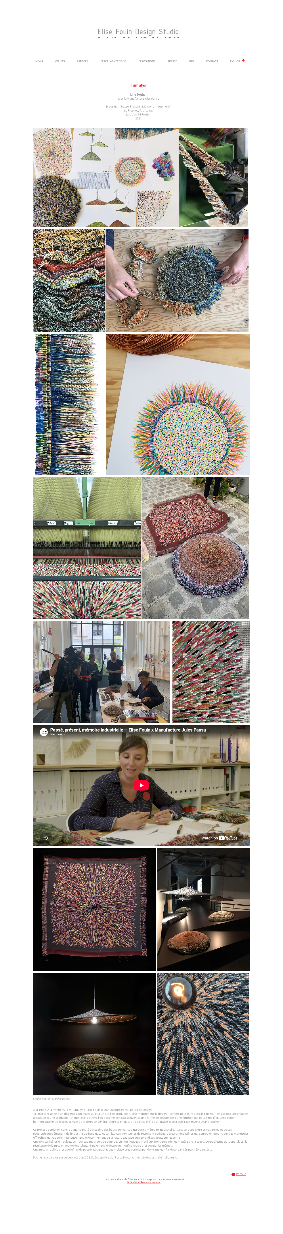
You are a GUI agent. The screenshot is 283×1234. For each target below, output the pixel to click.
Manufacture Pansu (116, 1110)
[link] (243, 60)
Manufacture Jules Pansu (143, 98)
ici (176, 1157)
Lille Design (144, 1110)
